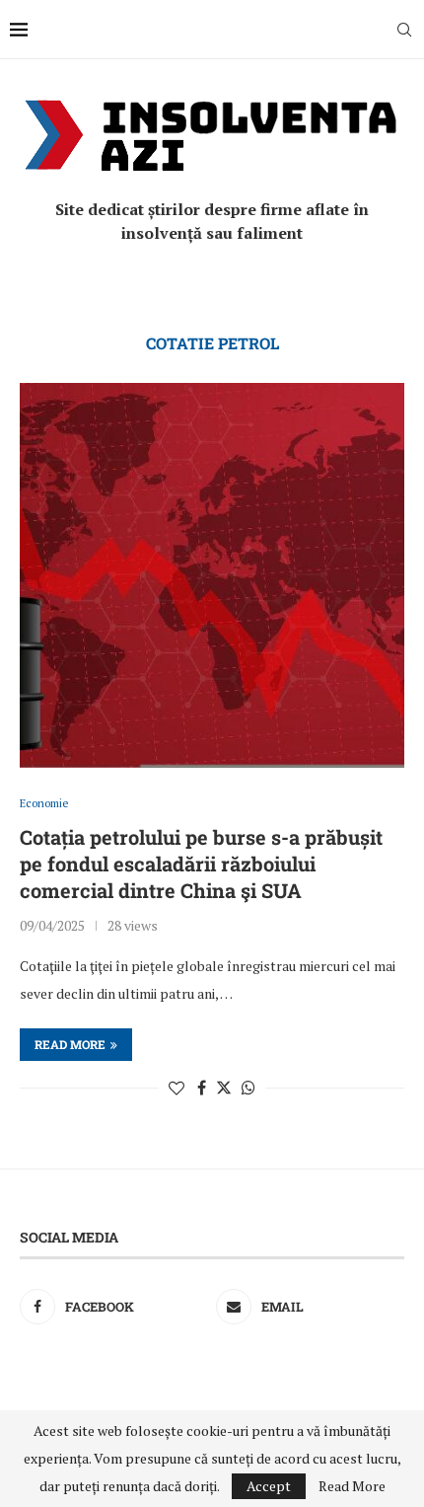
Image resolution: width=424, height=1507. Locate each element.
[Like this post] (176, 1087)
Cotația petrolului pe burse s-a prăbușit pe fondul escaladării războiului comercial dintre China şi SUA (201, 863)
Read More (352, 1486)
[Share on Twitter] (224, 1087)
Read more (70, 1044)
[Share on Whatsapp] (248, 1087)
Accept (269, 1485)
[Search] (404, 29)
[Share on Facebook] (201, 1087)
